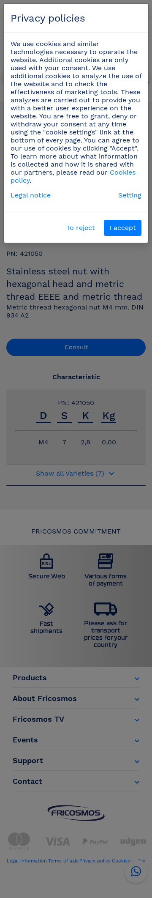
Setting (129, 195)
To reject (80, 228)
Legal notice (31, 195)
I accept (122, 228)
